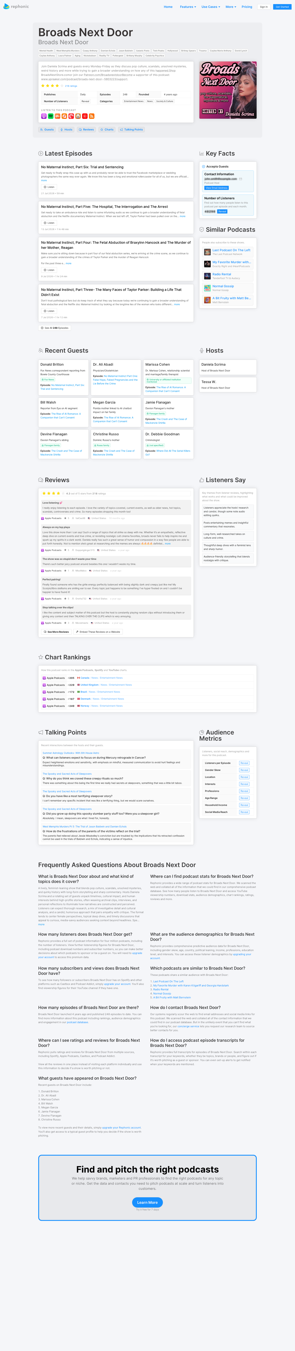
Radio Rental (222, 274)
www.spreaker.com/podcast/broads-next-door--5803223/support (84, 79)
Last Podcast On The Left (231, 250)
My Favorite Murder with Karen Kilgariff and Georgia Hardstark (232, 262)
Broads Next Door (63, 42)
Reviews (88, 129)
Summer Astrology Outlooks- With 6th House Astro (71, 752)
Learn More (147, 1202)
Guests (49, 129)
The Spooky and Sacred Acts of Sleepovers (67, 773)
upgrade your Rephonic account (121, 1127)
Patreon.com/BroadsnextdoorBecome (108, 75)
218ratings (71, 86)
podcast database (77, 1022)
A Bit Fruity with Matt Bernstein (232, 298)
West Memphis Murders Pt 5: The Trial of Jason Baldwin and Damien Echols (85, 826)
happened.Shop (166, 70)
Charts (109, 129)
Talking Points (133, 129)
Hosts (68, 129)
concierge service (188, 1026)
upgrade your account (117, 984)
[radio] (43, 85)
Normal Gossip (223, 286)
